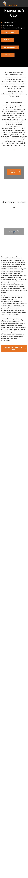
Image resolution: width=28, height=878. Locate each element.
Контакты (7, 55)
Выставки (7, 40)
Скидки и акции (9, 47)
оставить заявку (9, 32)
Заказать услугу (13, 172)
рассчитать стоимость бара (13, 348)
